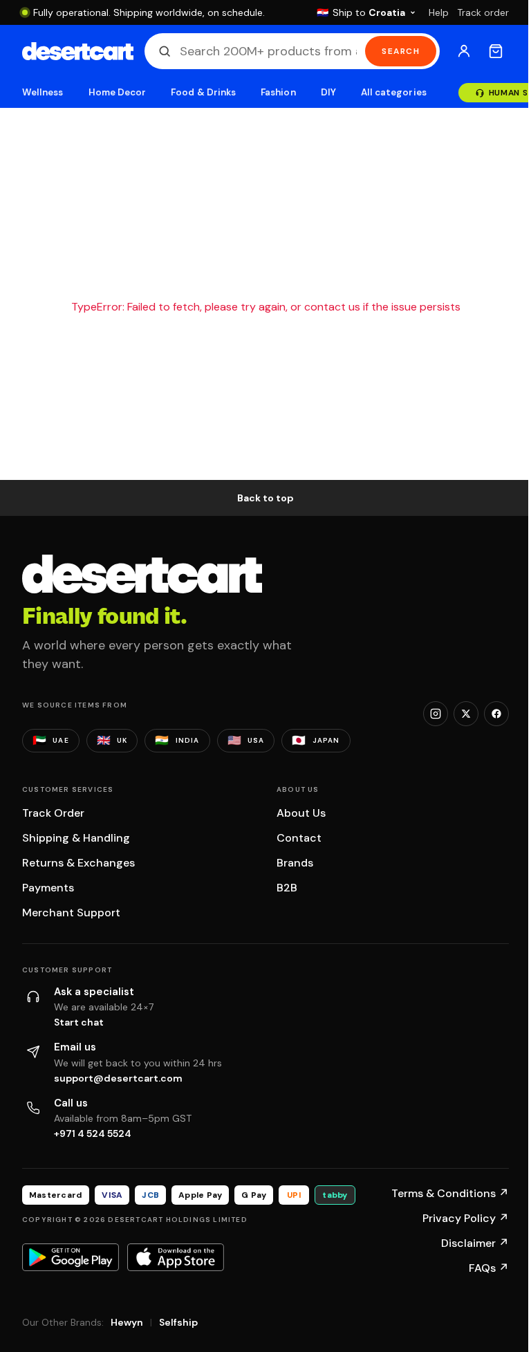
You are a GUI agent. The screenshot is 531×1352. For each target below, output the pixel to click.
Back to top (265, 498)
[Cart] (496, 51)
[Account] (464, 51)
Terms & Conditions (450, 1193)
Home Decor (117, 92)
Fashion (278, 92)
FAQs (489, 1268)
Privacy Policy (465, 1218)
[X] (466, 713)
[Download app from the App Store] (175, 1257)
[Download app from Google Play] (70, 1257)
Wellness (43, 92)
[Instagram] (435, 713)
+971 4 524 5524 (92, 1133)
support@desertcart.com (118, 1078)
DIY (328, 92)
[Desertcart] (77, 51)
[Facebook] (496, 713)
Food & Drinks (203, 92)
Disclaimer (475, 1243)
